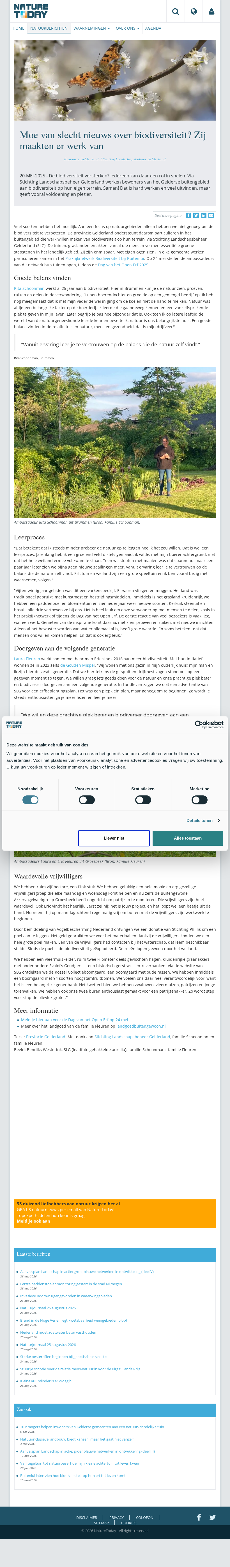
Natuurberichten (49, 28)
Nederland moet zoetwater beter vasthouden (58, 1332)
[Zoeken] (175, 11)
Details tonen (200, 820)
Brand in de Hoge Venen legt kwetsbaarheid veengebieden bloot (73, 1320)
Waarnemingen (90, 28)
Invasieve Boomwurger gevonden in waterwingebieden (66, 1295)
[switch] (87, 799)
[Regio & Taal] (194, 11)
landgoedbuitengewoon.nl (141, 1026)
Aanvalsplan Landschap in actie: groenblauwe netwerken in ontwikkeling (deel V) (87, 1271)
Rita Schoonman (29, 288)
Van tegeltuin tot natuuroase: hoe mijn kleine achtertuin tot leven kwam (80, 1463)
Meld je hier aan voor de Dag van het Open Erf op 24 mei (74, 1019)
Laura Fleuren (27, 658)
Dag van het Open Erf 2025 (123, 264)
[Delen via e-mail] (211, 215)
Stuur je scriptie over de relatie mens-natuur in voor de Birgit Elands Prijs (80, 1368)
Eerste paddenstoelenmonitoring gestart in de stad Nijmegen (71, 1283)
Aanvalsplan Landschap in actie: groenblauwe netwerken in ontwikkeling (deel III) (87, 1451)
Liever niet (114, 838)
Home (18, 28)
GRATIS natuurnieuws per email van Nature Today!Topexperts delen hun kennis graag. (65, 1215)
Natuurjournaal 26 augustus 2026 (48, 1307)
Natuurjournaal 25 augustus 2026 (48, 1344)
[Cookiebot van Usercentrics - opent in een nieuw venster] (199, 724)
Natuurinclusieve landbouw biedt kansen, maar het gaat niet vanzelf (77, 1439)
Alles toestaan (188, 838)
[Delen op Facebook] (188, 215)
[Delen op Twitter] (196, 215)
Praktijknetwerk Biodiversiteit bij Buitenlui (104, 258)
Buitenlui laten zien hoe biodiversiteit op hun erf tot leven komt (73, 1475)
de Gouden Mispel (77, 665)
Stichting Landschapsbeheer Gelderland (133, 159)
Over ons (126, 28)
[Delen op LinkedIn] (203, 215)
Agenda (153, 28)
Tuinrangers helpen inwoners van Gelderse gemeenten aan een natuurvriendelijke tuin (92, 1426)
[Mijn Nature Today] (211, 11)
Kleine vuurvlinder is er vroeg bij (46, 1380)
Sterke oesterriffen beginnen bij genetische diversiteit (64, 1356)
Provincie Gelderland (81, 159)
